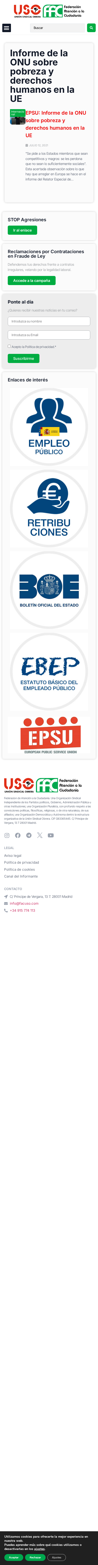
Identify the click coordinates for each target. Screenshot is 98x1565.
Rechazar (35, 1557)
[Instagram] (7, 835)
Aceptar (14, 1557)
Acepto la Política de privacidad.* (34, 346)
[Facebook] (18, 835)
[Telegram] (28, 835)
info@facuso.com (24, 903)
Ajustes (56, 1557)
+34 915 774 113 (22, 910)
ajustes (39, 1549)
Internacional (17, 113)
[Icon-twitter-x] (39, 835)
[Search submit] (91, 27)
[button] (6, 28)
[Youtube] (50, 835)
